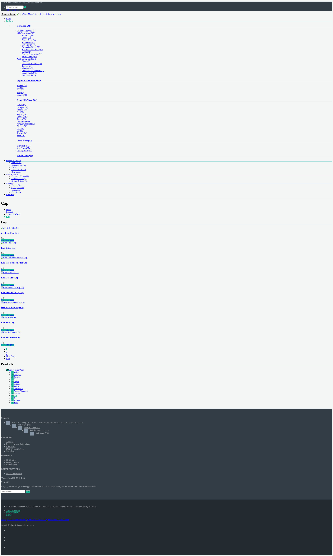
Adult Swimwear (26, 59)
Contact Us (10, 446)
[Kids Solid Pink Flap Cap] (12, 287)
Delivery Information (15, 449)
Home (8, 209)
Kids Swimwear (26, 33)
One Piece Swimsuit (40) (32, 63)
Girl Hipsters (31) (29, 45)
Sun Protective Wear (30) (32, 49)
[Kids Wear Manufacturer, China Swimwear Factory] (39, 14)
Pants (21, 135)
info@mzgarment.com (39, 430)
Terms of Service (13, 511)
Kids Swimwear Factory (37, 520)
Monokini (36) (28, 68)
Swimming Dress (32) (31, 47)
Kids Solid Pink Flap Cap (12, 292)
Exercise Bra (24, 146)
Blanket (22, 126)
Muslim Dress (25, 155)
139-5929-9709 (12, 10)
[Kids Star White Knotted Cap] (14, 258)
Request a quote (7, 240)
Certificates (16, 192)
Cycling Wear (24, 150)
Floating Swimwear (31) (32, 54)
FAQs (13, 167)
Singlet (21, 114)
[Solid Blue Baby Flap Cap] (13, 302)
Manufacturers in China (16, 520)
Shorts (21, 119)
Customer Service (18, 165)
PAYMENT (16, 162)
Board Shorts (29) (29, 56)
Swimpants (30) (28, 42)
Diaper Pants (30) (29, 40)
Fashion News (18, 178)
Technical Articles (18, 170)
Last (8, 358)
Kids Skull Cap (7, 322)
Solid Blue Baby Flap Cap (12, 307)
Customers (15, 190)
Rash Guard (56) (29, 75)
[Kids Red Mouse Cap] (11, 332)
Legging (22, 95)
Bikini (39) (26, 38)
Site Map (10, 451)
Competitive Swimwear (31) (33, 70)
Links (3, 520)
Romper (22, 85)
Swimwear (24, 26)
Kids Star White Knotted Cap (14, 263)
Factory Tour (16, 185)
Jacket (21, 105)
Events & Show (19, 181)
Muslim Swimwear (26, 31)
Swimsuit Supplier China (58, 520)
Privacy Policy (12, 513)
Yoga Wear (23, 148)
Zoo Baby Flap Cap (10, 233)
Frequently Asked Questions (18, 444)
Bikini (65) (26, 61)
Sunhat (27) (26, 52)
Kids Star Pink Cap (9, 278)
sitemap (9, 515)
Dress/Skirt (23, 121)
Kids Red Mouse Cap (10, 337)
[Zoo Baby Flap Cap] (10, 228)
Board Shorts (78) (29, 73)
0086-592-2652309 (32, 428)
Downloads (16, 172)
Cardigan (22, 107)
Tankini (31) (27, 66)
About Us (10, 442)
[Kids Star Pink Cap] (10, 272)
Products (9, 212)
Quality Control (17, 187)
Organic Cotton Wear (29, 80)
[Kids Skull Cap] (8, 317)
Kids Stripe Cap (8, 248)
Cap (20, 90)
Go (25, 7)
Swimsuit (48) (27, 35)
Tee (20, 88)
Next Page (10, 356)
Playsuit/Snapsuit (26, 124)
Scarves (22, 133)
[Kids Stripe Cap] (8, 243)
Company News (20, 176)
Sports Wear (24, 141)
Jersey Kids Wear (27, 100)
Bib (20, 92)
